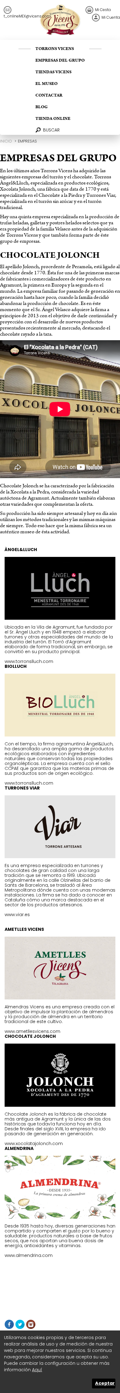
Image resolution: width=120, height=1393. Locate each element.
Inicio (6, 141)
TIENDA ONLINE (52, 119)
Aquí (37, 1370)
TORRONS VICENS (54, 49)
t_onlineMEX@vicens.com (27, 16)
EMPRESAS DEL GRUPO (60, 60)
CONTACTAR (48, 95)
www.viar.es (17, 915)
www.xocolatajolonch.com (34, 1143)
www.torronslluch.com (29, 661)
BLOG (41, 107)
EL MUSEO (46, 84)
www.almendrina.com (29, 1255)
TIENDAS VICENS (53, 72)
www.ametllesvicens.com (32, 1031)
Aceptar (105, 1383)
